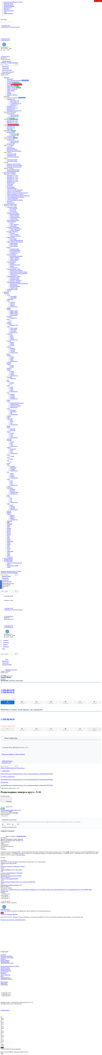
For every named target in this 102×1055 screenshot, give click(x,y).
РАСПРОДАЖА (48, 773)
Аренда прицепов (5, 974)
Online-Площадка (5, 977)
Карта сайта (22, 919)
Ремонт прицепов (5, 969)
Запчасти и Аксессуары (24, 773)
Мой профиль (4, 982)
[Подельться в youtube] (3, 913)
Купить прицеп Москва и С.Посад (10, 966)
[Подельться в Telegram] (4, 44)
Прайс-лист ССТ (1, 585)
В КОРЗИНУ (4, 816)
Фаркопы (32, 773)
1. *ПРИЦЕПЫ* (5, 771)
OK (2, 1053)
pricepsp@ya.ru (6, 763)
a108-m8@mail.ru (7, 761)
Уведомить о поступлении (7, 831)
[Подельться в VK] (1, 913)
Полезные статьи (5, 967)
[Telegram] (2, 808)
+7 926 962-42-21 (5, 27)
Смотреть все (4, 891)
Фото (2, 976)
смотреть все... (14, 105)
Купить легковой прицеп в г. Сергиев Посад (13, 768)
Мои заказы (4, 983)
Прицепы (3, 773)
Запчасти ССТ (4, 972)
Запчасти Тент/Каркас (7, 839)
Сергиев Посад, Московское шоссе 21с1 (7, 21)
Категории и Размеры (12, 773)
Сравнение (8, 801)
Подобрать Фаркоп (6, 970)
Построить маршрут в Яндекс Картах (13, 754)
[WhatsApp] (4, 808)
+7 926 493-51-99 (5, 25)
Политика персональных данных (10, 919)
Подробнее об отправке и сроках (9, 827)
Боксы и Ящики (39, 773)
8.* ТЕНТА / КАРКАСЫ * (8, 776)
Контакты (3, 973)
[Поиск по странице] (16, 64)
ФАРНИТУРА (4, 782)
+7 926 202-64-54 (5, 56)
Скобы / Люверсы (18, 839)
